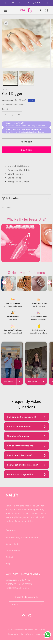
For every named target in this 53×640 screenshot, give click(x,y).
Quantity (5, 109)
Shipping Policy (13, 544)
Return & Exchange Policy (20, 474)
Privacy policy (13, 634)
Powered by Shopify (25, 630)
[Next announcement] (48, 3)
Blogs (8, 563)
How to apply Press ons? (19, 455)
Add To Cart (8, 381)
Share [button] (8, 207)
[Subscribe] (40, 604)
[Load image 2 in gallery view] (26, 78)
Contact (9, 557)
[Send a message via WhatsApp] (48, 635)
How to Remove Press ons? (20, 445)
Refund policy (40, 630)
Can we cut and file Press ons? (22, 464)
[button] (6, 10)
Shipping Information (18, 436)
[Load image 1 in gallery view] (10, 78)
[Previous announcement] (5, 3)
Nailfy (15, 630)
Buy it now (26, 149)
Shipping (5, 104)
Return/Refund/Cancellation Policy (22, 537)
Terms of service (27, 634)
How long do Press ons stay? (21, 417)
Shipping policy (41, 634)
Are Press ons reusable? (19, 426)
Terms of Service (13, 550)
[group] (20, 243)
